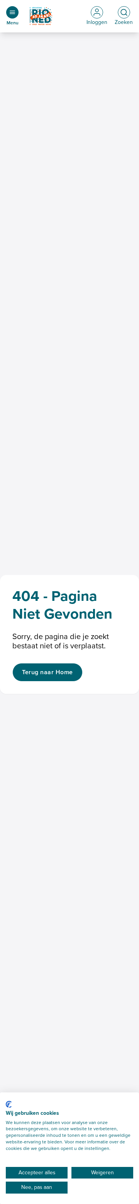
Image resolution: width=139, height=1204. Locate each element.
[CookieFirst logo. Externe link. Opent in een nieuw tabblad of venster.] (9, 1104)
